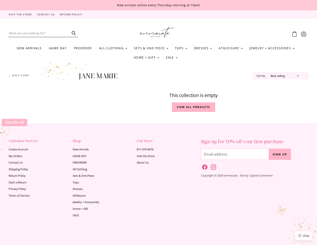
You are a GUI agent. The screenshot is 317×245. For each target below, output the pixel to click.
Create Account (18, 149)
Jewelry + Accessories (270, 48)
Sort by (261, 75)
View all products (193, 107)
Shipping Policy (18, 169)
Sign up (280, 154)
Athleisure (229, 48)
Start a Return (18, 182)
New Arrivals (29, 48)
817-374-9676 (145, 149)
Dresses (202, 48)
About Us (143, 162)
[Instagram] (213, 166)
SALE (170, 57)
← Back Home (19, 75)
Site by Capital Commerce (256, 175)
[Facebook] (204, 166)
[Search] (72, 33)
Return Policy (71, 14)
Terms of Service (19, 195)
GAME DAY (58, 48)
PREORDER (83, 48)
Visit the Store (20, 14)
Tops (180, 48)
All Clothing (112, 48)
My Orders (15, 156)
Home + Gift (145, 57)
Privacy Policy (17, 189)
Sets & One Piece (150, 48)
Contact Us (46, 14)
